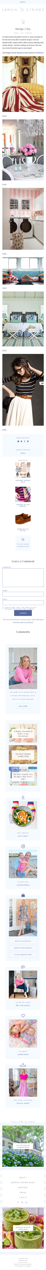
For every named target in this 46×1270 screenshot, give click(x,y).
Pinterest (39, 53)
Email (5, 599)
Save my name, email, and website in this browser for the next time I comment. (21, 608)
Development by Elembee (23, 1266)
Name (5, 590)
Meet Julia (23, 706)
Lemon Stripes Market (23, 948)
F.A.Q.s (23, 1197)
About (23, 1178)
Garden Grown (23, 1227)
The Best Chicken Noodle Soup (23, 755)
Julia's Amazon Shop (23, 954)
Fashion (28, 33)
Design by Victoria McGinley (23, 1264)
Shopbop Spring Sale (23, 481)
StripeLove (20, 53)
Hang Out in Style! (23, 529)
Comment (7, 567)
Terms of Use (23, 1260)
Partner (23, 1188)
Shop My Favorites (23, 941)
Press (23, 1193)
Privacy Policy (23, 1262)
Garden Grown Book (23, 1183)
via (4, 116)
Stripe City (23, 29)
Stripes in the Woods (23, 505)
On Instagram (23, 1145)
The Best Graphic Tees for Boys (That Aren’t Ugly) (23, 776)
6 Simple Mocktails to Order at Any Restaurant (23, 733)
